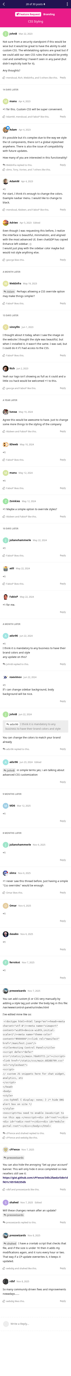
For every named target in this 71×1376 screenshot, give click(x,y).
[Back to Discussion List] (3, 4)
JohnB (11, 770)
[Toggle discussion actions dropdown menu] (67, 4)
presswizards (15, 1157)
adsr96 (14, 724)
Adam (11, 291)
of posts (34, 4)
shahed (11, 1243)
